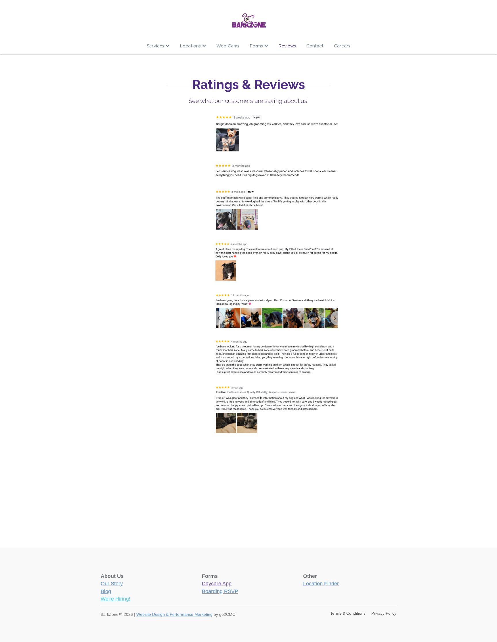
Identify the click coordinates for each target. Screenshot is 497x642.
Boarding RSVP (220, 590)
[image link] (249, 20)
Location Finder (321, 582)
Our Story (112, 582)
